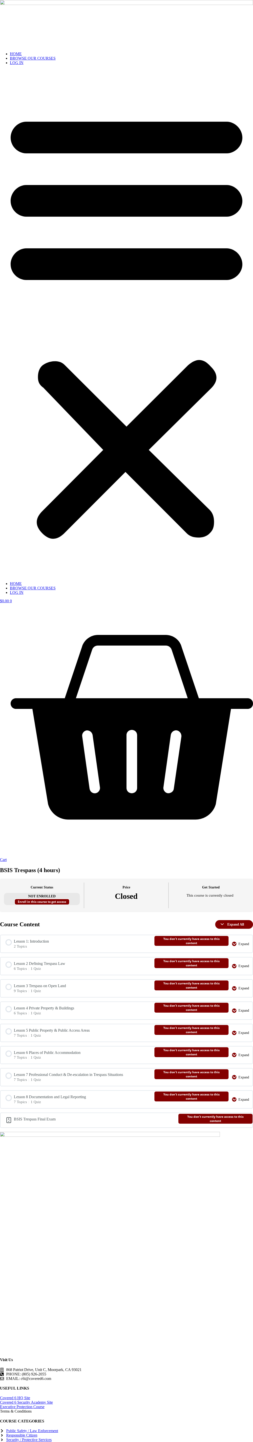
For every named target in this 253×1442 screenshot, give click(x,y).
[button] (126, 323)
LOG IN (16, 63)
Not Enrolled (42, 896)
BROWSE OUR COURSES (33, 58)
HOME (16, 54)
